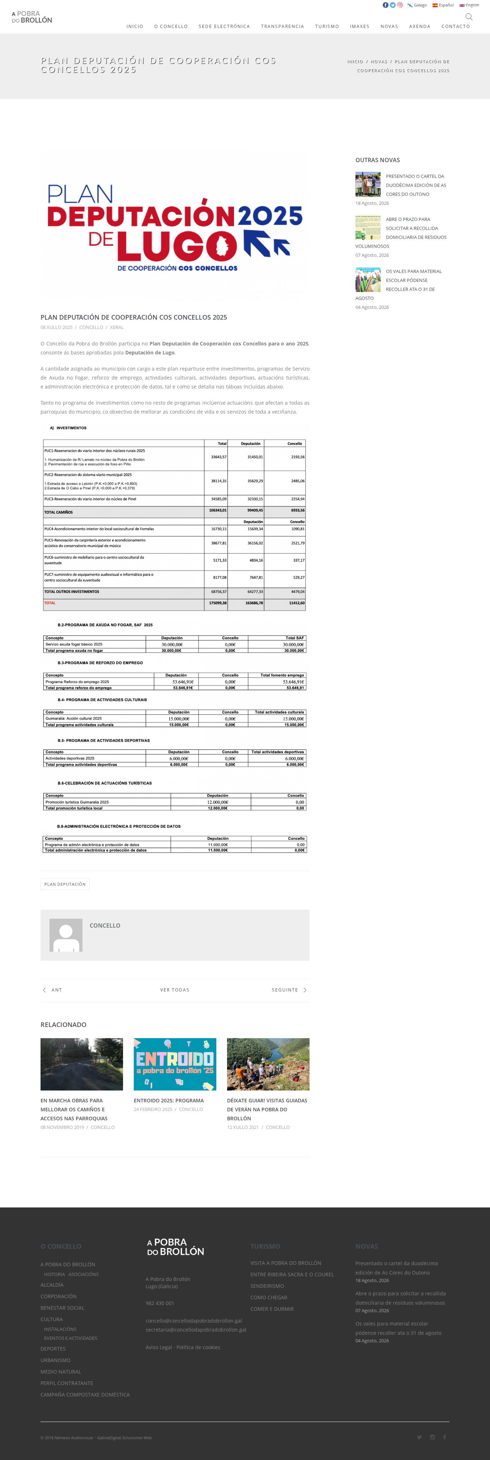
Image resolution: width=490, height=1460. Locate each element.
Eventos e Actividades (70, 1338)
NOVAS (390, 26)
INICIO (135, 26)
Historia (54, 1274)
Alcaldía (52, 1284)
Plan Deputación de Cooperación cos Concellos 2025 (134, 317)
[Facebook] (444, 1437)
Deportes (53, 1348)
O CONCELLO (171, 26)
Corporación (59, 1296)
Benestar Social (62, 1307)
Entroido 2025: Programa (169, 1100)
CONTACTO (456, 26)
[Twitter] (419, 1437)
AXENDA (420, 26)
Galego (420, 5)
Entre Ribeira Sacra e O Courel (292, 1274)
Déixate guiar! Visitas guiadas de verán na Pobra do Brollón (267, 1109)
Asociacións (84, 1274)
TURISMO (327, 26)
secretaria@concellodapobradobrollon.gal (196, 1329)
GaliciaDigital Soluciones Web (124, 1437)
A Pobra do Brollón (68, 1264)
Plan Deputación (65, 884)
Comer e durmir (272, 1308)
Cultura (52, 1319)
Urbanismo (56, 1360)
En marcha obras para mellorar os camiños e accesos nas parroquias (74, 1109)
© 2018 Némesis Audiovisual (67, 1437)
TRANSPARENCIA (283, 26)
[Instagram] (432, 1437)
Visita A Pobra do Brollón (285, 1262)
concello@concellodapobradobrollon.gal (194, 1320)
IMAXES (360, 26)
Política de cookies (198, 1347)
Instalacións (60, 1329)
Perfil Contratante (67, 1383)
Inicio (355, 61)
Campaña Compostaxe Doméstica (85, 1394)
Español (446, 5)
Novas (379, 61)
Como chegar (268, 1297)
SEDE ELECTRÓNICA (224, 26)
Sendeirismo (267, 1285)
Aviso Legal (159, 1347)
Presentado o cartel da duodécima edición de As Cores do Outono (416, 185)
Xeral (117, 327)
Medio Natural (61, 1371)
